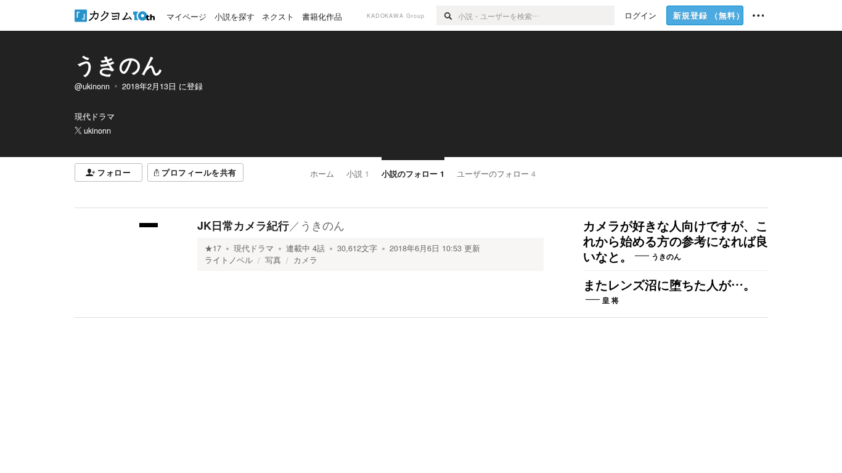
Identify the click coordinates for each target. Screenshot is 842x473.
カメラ (305, 259)
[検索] (447, 15)
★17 (213, 248)
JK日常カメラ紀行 (243, 225)
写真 (273, 259)
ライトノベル (229, 259)
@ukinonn (92, 86)
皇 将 (610, 300)
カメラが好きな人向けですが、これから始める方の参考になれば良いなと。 (675, 241)
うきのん (119, 64)
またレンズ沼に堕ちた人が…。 (669, 285)
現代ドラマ (254, 248)
